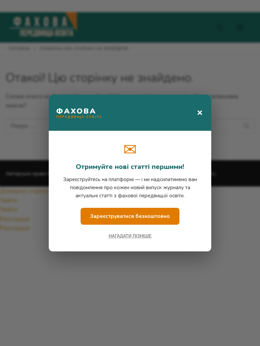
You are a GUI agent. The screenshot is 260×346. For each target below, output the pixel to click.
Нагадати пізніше (130, 236)
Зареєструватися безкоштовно (130, 216)
